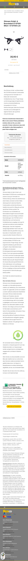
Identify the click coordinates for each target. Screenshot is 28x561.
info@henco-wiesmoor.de (8, 560)
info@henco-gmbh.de (14, 139)
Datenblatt (7, 145)
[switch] (3, 558)
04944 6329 (7, 558)
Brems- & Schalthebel (16, 10)
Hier (4, 276)
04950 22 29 (8, 551)
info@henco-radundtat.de (8, 546)
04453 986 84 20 (9, 538)
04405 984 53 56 (8, 531)
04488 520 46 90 (9, 523)
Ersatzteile (9, 10)
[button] (22, 37)
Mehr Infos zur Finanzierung (14, 406)
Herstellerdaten (8, 150)
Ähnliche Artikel (8, 152)
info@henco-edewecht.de (8, 532)
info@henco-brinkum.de (8, 552)
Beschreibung (8, 147)
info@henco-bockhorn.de (8, 539)
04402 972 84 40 (9, 545)
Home (5, 10)
